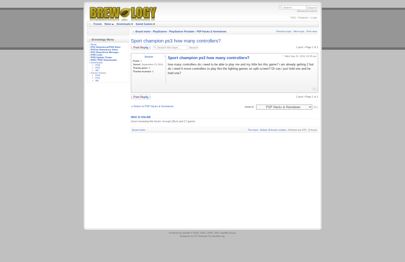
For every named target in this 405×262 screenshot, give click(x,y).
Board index (142, 31)
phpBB (186, 233)
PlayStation (160, 31)
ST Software (201, 236)
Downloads (123, 24)
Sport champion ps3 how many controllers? (176, 40)
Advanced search (307, 11)
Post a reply (137, 46)
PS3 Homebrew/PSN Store (106, 47)
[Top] (314, 89)
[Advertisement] (108, 156)
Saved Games (144, 24)
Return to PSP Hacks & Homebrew (153, 106)
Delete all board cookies (273, 130)
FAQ (293, 17)
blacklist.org (218, 236)
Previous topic (284, 31)
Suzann (149, 56)
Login (314, 17)
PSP (97, 65)
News (108, 24)
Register (303, 17)
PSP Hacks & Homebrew (211, 31)
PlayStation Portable (181, 31)
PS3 (97, 67)
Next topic (299, 31)
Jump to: (249, 106)
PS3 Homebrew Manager (105, 52)
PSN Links (97, 54)
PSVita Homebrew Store (104, 49)
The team (253, 130)
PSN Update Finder (101, 57)
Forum (98, 24)
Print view (312, 31)
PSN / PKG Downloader (104, 60)
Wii (96, 70)
